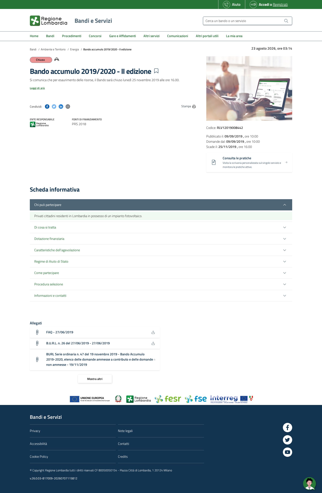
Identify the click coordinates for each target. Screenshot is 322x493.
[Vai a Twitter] (287, 440)
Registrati (280, 4)
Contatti (123, 443)
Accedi (264, 4)
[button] (156, 71)
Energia (74, 49)
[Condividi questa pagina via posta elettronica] (68, 106)
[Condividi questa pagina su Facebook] (47, 106)
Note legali (125, 430)
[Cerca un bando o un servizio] (286, 20)
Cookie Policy (39, 456)
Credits (123, 456)
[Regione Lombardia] (39, 124)
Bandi (33, 49)
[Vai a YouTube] (287, 452)
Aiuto (236, 4)
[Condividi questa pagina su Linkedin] (61, 106)
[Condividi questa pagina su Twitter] (54, 106)
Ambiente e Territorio (53, 49)
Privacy (35, 430)
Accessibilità (38, 443)
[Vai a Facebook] (287, 427)
